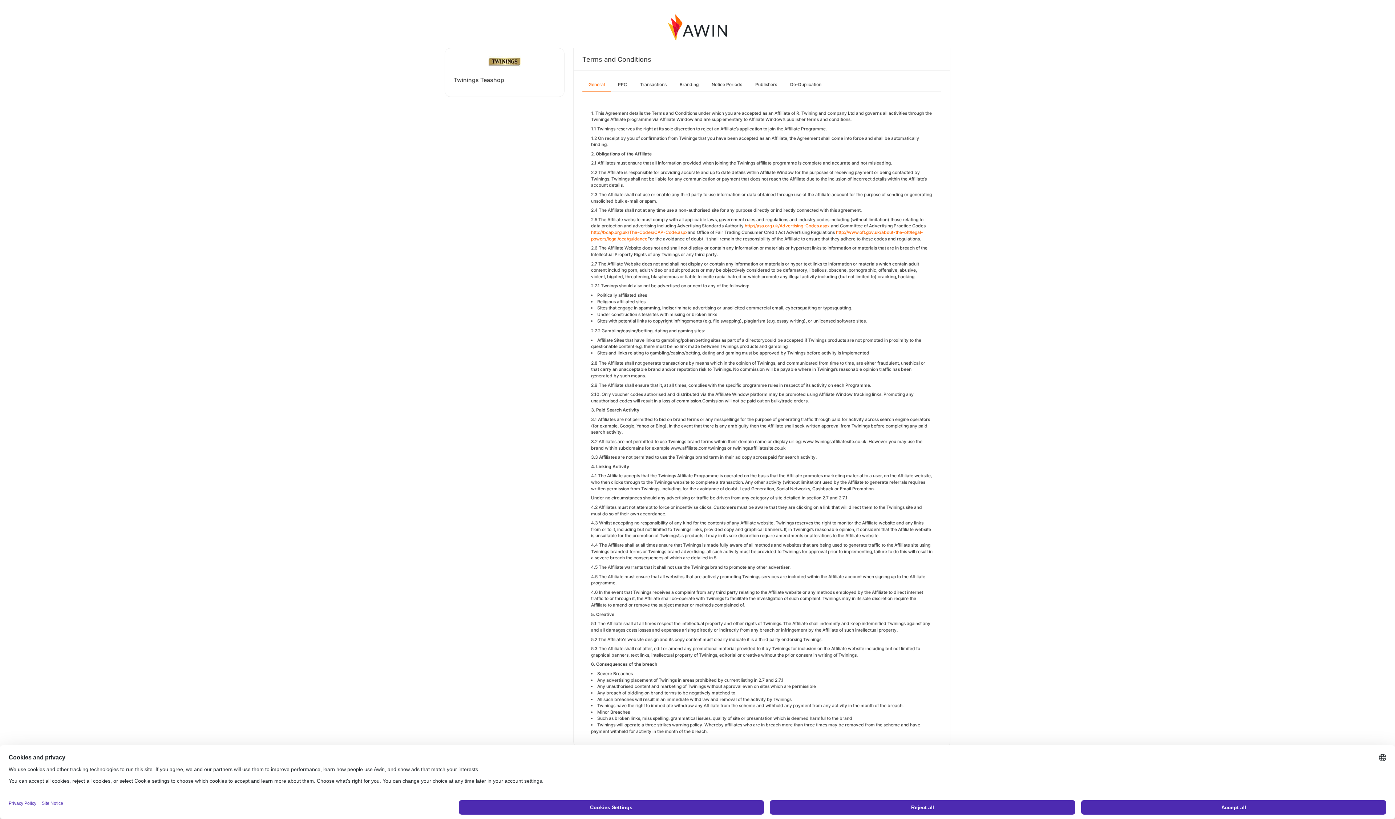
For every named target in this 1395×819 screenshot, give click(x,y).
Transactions (653, 84)
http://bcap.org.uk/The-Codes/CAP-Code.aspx (639, 232)
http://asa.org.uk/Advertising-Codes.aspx (788, 225)
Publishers (766, 84)
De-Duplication (805, 84)
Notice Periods (727, 84)
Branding (689, 84)
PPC (622, 84)
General (597, 84)
